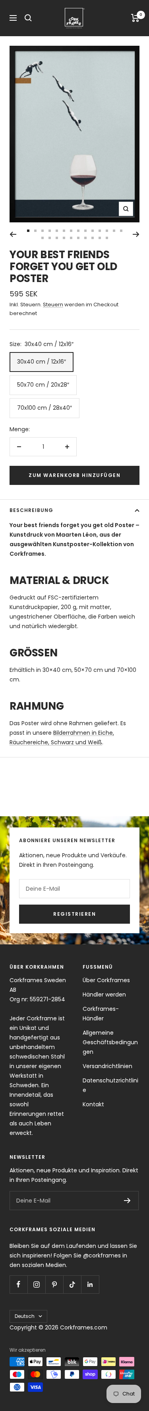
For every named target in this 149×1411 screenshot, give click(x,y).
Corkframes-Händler (101, 1013)
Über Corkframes (106, 980)
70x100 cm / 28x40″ (44, 408)
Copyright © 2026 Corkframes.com (58, 1327)
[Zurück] (13, 234)
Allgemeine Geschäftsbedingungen (110, 1042)
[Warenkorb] (135, 18)
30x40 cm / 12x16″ (41, 362)
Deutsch (25, 1316)
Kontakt (93, 1104)
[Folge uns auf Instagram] (36, 1284)
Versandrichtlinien (107, 1066)
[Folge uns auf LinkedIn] (90, 1284)
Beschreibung (31, 510)
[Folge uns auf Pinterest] (54, 1284)
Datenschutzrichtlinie (110, 1085)
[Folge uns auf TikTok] (72, 1284)
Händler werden (104, 994)
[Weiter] (136, 234)
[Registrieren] (127, 1200)
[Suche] (28, 17)
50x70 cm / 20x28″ (43, 385)
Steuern (53, 304)
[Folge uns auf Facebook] (18, 1284)
